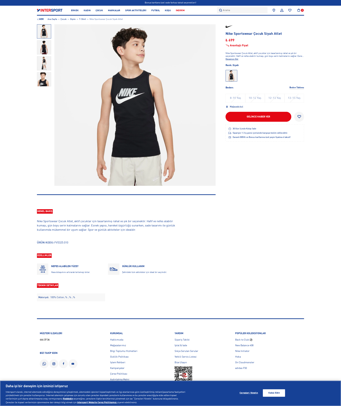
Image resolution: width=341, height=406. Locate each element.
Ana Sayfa (52, 19)
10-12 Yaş (255, 98)
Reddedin (68, 399)
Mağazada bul (236, 107)
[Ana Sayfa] (50, 10)
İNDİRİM (180, 10)
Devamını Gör (232, 59)
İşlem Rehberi (117, 362)
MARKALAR (114, 10)
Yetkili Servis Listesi (186, 357)
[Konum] (274, 10)
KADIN (87, 10)
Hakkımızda (116, 340)
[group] (44, 31)
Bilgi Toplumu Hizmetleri (123, 351)
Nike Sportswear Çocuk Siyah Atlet (106, 19)
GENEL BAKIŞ (44, 211)
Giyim (73, 19)
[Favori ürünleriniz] (290, 10)
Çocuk (64, 19)
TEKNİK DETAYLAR (47, 285)
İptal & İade (181, 345)
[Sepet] (299, 10)
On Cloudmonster (244, 362)
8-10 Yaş (235, 98)
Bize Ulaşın (181, 362)
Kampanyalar (117, 368)
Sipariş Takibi (182, 340)
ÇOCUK (99, 10)
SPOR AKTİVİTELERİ (135, 10)
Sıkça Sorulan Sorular (186, 351)
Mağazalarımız (118, 345)
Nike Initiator (242, 351)
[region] (170, 393)
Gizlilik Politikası (119, 357)
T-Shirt (82, 19)
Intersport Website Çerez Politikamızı (97, 402)
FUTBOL (155, 10)
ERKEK (75, 10)
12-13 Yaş (274, 98)
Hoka (238, 357)
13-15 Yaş (294, 98)
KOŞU (168, 10)
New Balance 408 (244, 345)
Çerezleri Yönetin (249, 393)
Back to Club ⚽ (244, 340)
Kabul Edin (274, 393)
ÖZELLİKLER (44, 255)
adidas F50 (241, 368)
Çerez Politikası (118, 374)
